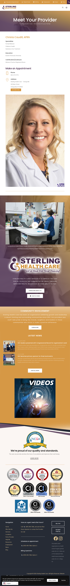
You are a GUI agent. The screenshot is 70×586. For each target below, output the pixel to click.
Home (7, 526)
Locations (8, 534)
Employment (47, 2)
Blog (64, 2)
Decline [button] (63, 580)
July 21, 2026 (21, 354)
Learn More (35, 327)
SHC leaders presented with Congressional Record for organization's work (42, 343)
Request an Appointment (12, 2)
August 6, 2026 (21, 341)
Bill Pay (37, 2)
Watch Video (36, 296)
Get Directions (16, 89)
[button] (10, 583)
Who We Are (9, 529)
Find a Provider (10, 537)
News (56, 2)
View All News (35, 370)
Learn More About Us (35, 290)
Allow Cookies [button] (52, 580)
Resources (9, 542)
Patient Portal (27, 2)
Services (8, 532)
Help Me (8, 539)
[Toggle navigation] (66, 7)
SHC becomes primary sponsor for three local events (35, 356)
